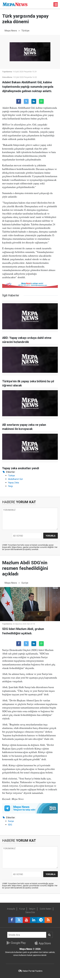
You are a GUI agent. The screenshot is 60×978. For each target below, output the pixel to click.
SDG (10, 824)
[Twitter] (26, 101)
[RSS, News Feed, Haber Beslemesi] (48, 920)
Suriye (24, 582)
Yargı (10, 486)
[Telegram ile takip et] (41, 920)
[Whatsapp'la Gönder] (41, 101)
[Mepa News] (15, 4)
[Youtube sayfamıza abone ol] (26, 920)
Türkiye (25, 30)
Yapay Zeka (13, 482)
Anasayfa (11, 909)
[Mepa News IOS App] (44, 943)
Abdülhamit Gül (15, 479)
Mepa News (11, 30)
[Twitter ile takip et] (19, 920)
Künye (22, 909)
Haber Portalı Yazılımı (32, 971)
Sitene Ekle (30, 912)
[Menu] (56, 4)
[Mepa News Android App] (16, 943)
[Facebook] (18, 101)
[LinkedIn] (33, 101)
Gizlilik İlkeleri (45, 909)
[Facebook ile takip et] (11, 920)
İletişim (32, 909)
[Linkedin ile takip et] (33, 920)
